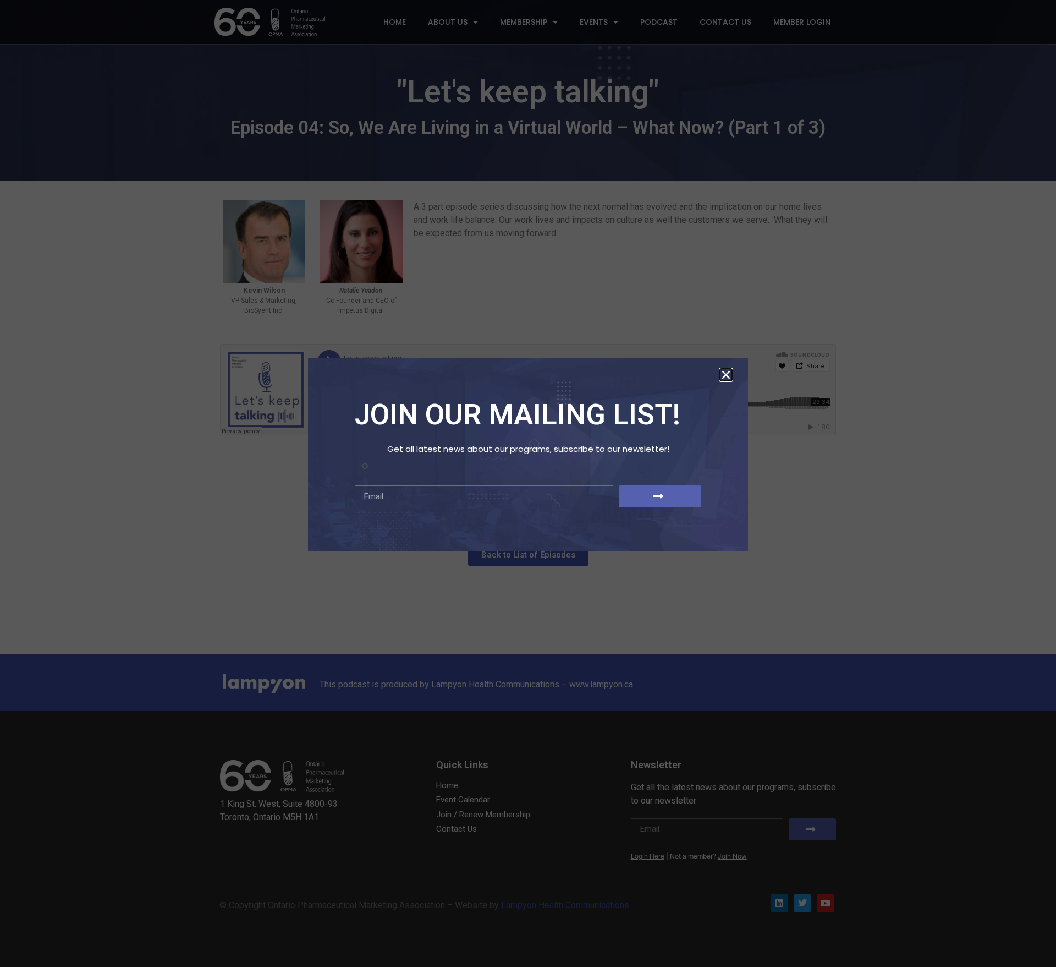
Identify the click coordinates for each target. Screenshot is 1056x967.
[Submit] (660, 496)
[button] (726, 374)
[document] (528, 483)
